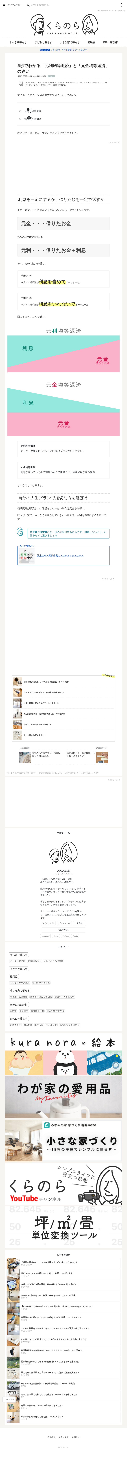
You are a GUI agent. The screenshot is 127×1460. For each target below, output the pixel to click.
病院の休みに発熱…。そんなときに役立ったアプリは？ (47, 682)
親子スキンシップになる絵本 (59, 914)
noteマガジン (63, 930)
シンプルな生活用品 (20, 983)
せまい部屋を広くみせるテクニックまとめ (41, 703)
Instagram (46, 936)
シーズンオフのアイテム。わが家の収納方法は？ (44, 692)
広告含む (51, 76)
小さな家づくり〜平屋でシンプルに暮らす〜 (69, 50)
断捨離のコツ (34, 961)
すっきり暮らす (18, 42)
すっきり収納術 (17, 961)
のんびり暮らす (18, 1018)
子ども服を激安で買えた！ (35, 735)
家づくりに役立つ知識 (41, 996)
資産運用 (23, 1011)
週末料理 (28, 1024)
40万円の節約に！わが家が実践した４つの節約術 (44, 714)
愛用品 (91, 42)
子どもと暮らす (43, 42)
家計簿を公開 (37, 1011)
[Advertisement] (37, 167)
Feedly (75, 936)
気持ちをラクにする (69, 1024)
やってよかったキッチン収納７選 (38, 724)
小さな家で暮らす (70, 42)
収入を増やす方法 (55, 1011)
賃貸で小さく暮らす (64, 996)
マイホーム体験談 (18, 996)
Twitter (56, 936)
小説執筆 (42, 85)
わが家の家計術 (18, 1004)
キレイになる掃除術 (53, 961)
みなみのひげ (31, 82)
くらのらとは (48, 923)
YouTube (66, 936)
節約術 (13, 1011)
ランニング (51, 1024)
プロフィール (64, 923)
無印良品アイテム (41, 983)
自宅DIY (39, 1024)
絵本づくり (15, 1024)
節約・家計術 (110, 42)
